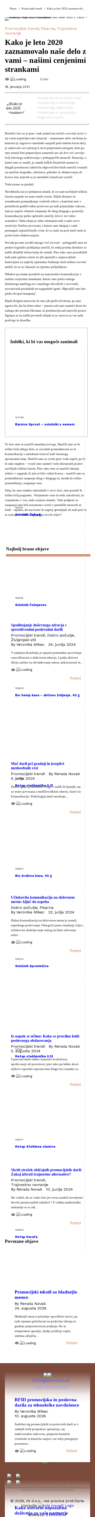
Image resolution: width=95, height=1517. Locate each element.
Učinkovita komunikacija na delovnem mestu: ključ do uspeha (43, 899)
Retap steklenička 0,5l (34, 1056)
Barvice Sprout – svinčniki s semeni (45, 424)
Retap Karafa (26, 1237)
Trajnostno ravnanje (29, 1184)
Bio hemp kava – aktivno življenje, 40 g (47, 695)
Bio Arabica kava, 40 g (33, 876)
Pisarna (48, 28)
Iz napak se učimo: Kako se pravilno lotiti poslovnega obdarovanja (45, 1038)
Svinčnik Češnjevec (31, 605)
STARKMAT (56, 1514)
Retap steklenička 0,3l (34, 785)
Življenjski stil (23, 640)
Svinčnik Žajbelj (28, 514)
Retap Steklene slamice (35, 1146)
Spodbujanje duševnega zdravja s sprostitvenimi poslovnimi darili (38, 627)
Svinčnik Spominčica (31, 966)
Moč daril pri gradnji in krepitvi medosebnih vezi (37, 766)
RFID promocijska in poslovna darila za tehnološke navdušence (47, 1402)
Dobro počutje (60, 635)
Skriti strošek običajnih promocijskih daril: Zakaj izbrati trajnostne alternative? (46, 1172)
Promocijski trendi (22, 28)
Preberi (75, 678)
